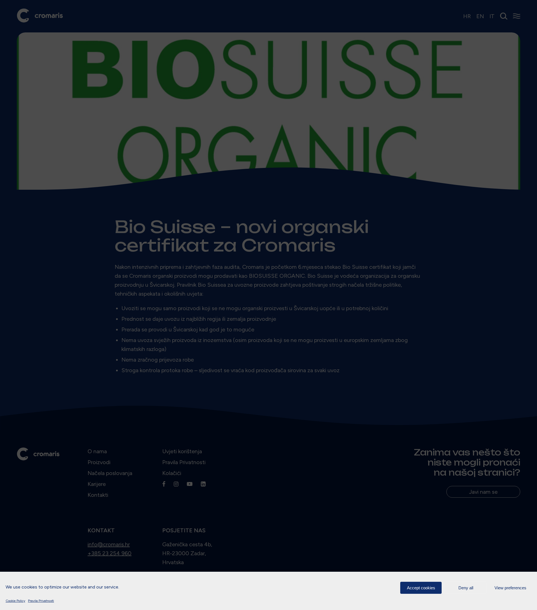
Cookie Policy (15, 601)
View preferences (510, 587)
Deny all (465, 587)
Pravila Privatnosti (41, 601)
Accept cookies (421, 587)
